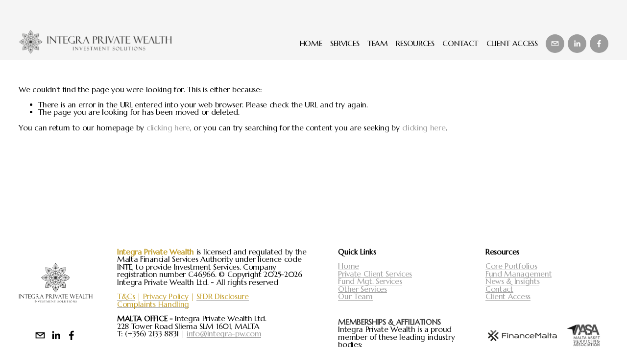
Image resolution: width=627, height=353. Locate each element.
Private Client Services (375, 274)
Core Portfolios (511, 266)
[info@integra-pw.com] (555, 43)
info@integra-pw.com (224, 334)
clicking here (168, 127)
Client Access (508, 297)
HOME (311, 43)
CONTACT (460, 43)
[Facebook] (599, 43)
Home (348, 266)
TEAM (377, 43)
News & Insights (512, 281)
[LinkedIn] (577, 43)
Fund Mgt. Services (370, 281)
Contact (499, 289)
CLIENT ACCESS (512, 43)
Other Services (362, 289)
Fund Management (518, 274)
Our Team (355, 297)
